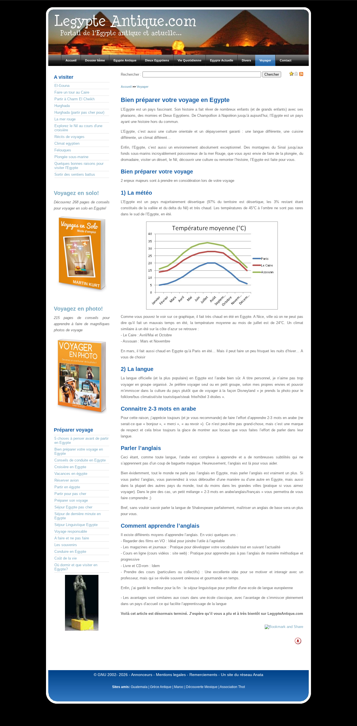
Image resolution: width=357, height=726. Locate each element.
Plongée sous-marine (71, 157)
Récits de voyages (69, 137)
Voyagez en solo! (76, 193)
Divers (246, 60)
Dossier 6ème (95, 60)
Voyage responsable (70, 531)
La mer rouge (65, 119)
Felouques (62, 150)
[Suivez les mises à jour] (301, 75)
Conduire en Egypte (70, 551)
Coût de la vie (65, 558)
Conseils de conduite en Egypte (80, 460)
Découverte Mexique (202, 687)
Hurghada (62, 106)
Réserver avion (66, 480)
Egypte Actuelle (221, 60)
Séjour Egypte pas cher (73, 507)
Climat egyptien (66, 143)
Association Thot (232, 687)
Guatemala (139, 687)
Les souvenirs (65, 545)
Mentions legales (171, 674)
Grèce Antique (161, 687)
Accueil (71, 60)
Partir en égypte (67, 487)
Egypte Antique (125, 60)
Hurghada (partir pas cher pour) (79, 112)
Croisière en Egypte (70, 467)
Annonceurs (141, 674)
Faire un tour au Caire (71, 92)
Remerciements (203, 674)
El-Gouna (61, 86)
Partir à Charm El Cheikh (74, 99)
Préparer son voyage (71, 500)
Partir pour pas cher (70, 494)
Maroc (179, 687)
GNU (102, 674)
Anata (258, 674)
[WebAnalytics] (82, 638)
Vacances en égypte (70, 474)
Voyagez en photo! (78, 309)
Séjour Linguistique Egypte (76, 525)
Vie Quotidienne (189, 60)
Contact (285, 60)
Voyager (265, 60)
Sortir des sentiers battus (74, 174)
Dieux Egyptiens (157, 60)
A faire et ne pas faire (71, 538)
